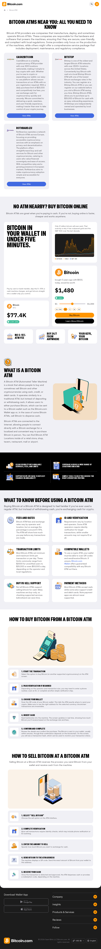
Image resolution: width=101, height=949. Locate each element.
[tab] (59, 309)
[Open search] (91, 4)
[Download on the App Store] (26, 909)
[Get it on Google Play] (26, 901)
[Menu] (97, 4)
